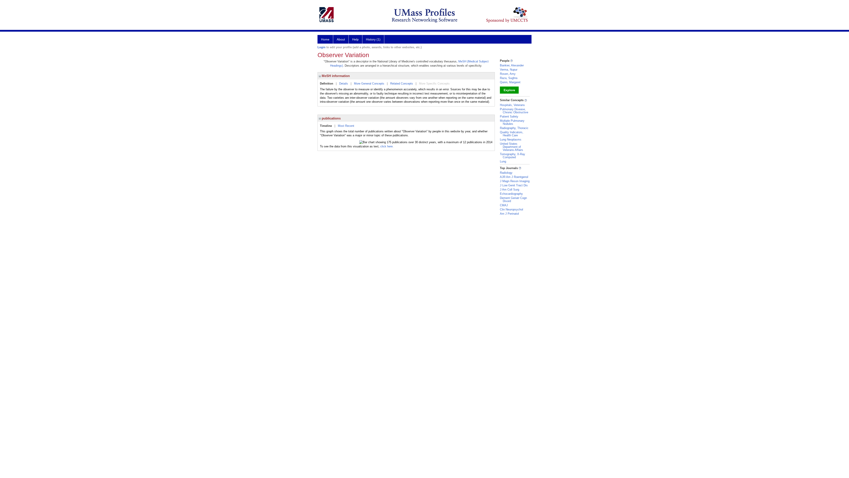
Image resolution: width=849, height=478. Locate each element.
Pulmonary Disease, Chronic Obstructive (514, 111)
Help (355, 39)
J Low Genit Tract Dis (514, 185)
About (341, 39)
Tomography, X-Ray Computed (512, 155)
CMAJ (504, 205)
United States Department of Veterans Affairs (511, 147)
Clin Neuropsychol (511, 209)
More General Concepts (369, 83)
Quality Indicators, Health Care (511, 134)
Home (325, 39)
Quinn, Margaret (510, 82)
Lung (503, 161)
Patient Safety (509, 116)
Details (343, 83)
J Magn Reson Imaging (515, 181)
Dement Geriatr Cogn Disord (513, 199)
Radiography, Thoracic (514, 128)
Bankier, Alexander (512, 65)
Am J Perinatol (509, 213)
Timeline (326, 125)
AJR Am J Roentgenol (514, 177)
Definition (326, 83)
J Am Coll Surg (509, 189)
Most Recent (346, 125)
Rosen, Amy (508, 73)
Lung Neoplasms (510, 139)
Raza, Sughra (508, 78)
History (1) (373, 39)
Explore (509, 90)
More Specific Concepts (434, 83)
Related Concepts (401, 83)
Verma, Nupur (508, 69)
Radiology (506, 172)
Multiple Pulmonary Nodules (512, 122)
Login (321, 47)
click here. (387, 146)
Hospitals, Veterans (512, 105)
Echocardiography (511, 193)
